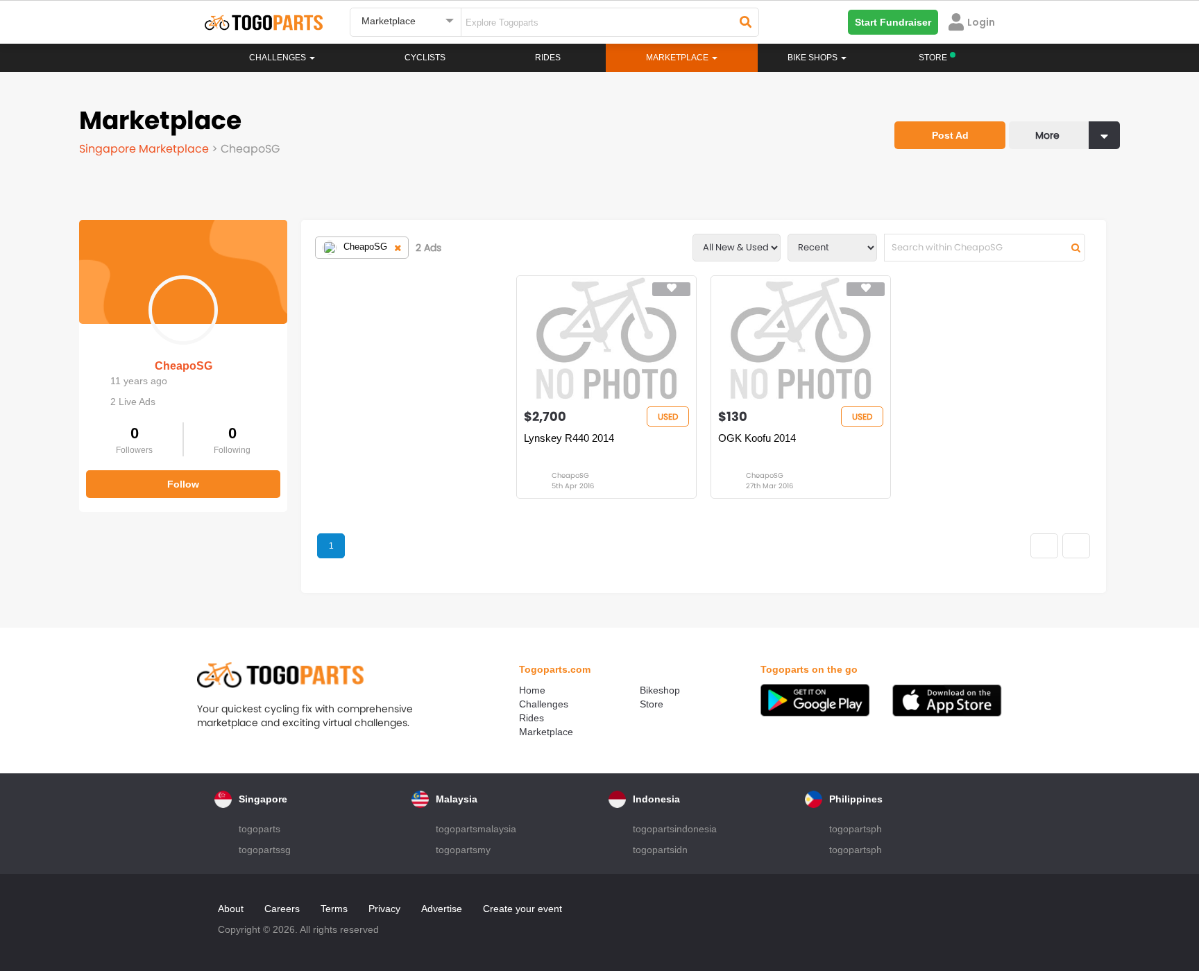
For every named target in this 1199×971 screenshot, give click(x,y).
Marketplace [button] (678, 57)
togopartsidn (660, 849)
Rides (548, 57)
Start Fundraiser (893, 22)
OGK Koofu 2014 (757, 438)
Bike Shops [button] (814, 57)
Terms (334, 908)
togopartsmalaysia (476, 828)
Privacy (384, 908)
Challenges (278, 57)
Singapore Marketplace (145, 149)
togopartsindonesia (675, 828)
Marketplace (546, 731)
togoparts (259, 828)
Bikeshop (660, 690)
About (231, 908)
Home (532, 690)
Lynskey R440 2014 (569, 438)
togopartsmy (463, 849)
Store (651, 704)
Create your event (522, 908)
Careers (282, 908)
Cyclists (425, 57)
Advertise (441, 908)
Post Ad (950, 135)
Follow (183, 484)
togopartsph (855, 828)
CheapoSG (183, 366)
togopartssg (265, 849)
